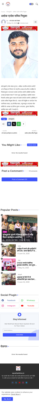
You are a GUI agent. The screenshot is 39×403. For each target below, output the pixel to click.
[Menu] (3, 4)
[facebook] (12, 382)
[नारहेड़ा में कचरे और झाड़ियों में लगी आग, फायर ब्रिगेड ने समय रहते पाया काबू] (9, 250)
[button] (31, 4)
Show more (32, 145)
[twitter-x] (16, 382)
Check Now (15, 394)
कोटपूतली (8, 12)
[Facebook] (9, 124)
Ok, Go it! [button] (7, 399)
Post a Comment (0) (19, 179)
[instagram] (23, 382)
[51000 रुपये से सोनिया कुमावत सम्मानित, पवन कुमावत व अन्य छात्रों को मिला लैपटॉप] (9, 264)
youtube (30, 306)
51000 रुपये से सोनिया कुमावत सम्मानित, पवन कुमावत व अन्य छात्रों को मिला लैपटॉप (27, 264)
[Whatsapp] (19, 124)
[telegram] (26, 382)
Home (3, 12)
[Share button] (23, 124)
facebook (11, 300)
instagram (11, 306)
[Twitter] (14, 124)
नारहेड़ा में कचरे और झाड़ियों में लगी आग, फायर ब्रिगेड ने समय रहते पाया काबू (27, 250)
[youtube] (19, 382)
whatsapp (31, 300)
